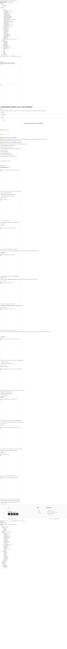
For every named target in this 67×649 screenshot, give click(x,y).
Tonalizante (5, 47)
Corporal (10, 2)
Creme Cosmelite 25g (3, 220)
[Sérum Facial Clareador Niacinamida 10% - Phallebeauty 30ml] (33, 349)
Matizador (6, 22)
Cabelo (8, 2)
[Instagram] (12, 514)
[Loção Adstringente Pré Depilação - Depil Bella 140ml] (33, 409)
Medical (5, 32)
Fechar (1, 522)
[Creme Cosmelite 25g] (33, 209)
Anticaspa (6, 11)
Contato (4, 53)
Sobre (4, 52)
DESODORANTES (6, 36)
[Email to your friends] (2, 118)
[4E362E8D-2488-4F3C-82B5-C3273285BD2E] (7, 62)
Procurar (2, 3)
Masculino (6, 38)
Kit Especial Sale (7, 46)
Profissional (4, 530)
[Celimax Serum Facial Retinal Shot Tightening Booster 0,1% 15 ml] (33, 438)
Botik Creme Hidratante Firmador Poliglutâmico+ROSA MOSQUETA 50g (11, 390)
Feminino (6, 37)
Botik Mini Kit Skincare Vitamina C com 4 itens (7, 276)
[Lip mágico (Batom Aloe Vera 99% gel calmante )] (33, 319)
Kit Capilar (6, 20)
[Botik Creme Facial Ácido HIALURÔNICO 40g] (33, 238)
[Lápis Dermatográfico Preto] (33, 465)
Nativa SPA (6, 33)
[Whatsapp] (14, 514)
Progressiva (6, 24)
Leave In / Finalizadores (7, 537)
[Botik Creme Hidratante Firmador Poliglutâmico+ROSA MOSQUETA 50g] (33, 379)
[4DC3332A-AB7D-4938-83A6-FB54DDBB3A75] (10, 104)
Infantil (5, 43)
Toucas (4, 49)
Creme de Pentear (6, 541)
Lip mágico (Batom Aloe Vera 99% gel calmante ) (7, 330)
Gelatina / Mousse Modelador (10, 19)
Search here (2, 1)
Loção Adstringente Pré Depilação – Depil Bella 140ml (8, 420)
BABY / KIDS (6, 13)
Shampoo (5, 539)
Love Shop (6, 31)
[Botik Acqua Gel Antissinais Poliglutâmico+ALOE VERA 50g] (33, 180)
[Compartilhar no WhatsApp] (2, 117)
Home (17, 56)
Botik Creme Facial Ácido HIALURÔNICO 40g (7, 249)
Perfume (12, 2)
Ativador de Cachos (8, 12)
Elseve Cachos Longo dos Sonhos (10, 39)
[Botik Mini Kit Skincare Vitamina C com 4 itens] (33, 265)
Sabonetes (6, 35)
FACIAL (19, 56)
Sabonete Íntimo (6, 557)
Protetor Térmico (7, 17)
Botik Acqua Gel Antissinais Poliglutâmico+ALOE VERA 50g (9, 191)
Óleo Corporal (7, 34)
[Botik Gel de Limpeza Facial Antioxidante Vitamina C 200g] (33, 488)
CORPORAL (5, 27)
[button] (3, 197)
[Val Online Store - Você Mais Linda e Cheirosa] (8, 0)
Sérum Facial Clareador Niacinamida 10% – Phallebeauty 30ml (9, 360)
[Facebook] (9, 514)
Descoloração (7, 18)
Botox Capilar (7, 14)
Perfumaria (5, 41)
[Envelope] (17, 514)
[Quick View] (0, 169)
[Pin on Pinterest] (2, 116)
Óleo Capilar (6, 23)
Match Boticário (4, 565)
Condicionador (7, 15)
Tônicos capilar (6, 48)
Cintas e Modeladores (7, 26)
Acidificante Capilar (8, 10)
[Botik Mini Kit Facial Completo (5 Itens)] (33, 293)
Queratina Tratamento (7, 548)
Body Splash (6, 28)
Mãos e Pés (3, 563)
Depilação (6, 29)
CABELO (4, 9)
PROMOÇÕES (5, 54)
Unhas (5, 564)
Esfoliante (5, 560)
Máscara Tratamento (8, 21)
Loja (4, 51)
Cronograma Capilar (7, 536)
